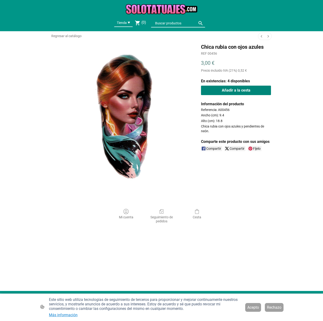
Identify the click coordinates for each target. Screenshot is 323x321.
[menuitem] (261, 36)
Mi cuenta (126, 217)
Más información (63, 315)
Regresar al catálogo (66, 36)
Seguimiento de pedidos (161, 219)
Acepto (253, 307)
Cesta (197, 217)
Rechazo (274, 307)
